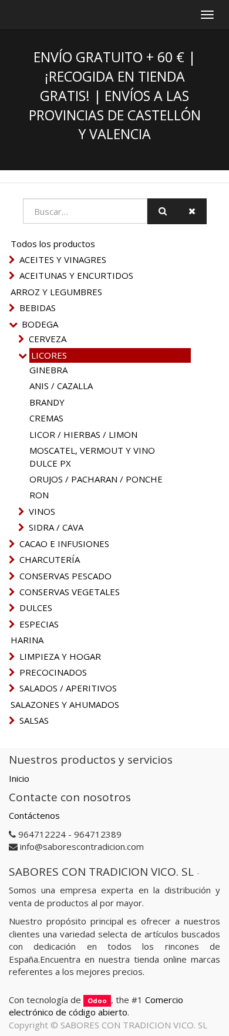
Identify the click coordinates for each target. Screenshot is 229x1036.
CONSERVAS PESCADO (65, 576)
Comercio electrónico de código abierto (96, 1006)
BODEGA (40, 324)
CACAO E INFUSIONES (64, 543)
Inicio (19, 778)
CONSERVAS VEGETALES (69, 592)
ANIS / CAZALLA (61, 386)
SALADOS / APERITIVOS (68, 688)
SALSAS (34, 720)
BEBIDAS (37, 307)
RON (39, 495)
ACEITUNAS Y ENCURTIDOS (76, 275)
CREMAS (46, 418)
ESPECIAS (39, 624)
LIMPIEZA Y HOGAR (60, 656)
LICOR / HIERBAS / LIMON (83, 434)
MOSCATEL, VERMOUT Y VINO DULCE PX (92, 456)
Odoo (97, 1000)
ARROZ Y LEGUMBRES (56, 292)
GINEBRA (48, 370)
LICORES (49, 355)
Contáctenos (34, 815)
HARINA (27, 640)
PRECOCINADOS (53, 672)
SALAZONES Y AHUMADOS (65, 704)
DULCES (35, 607)
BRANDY (47, 402)
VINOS (42, 511)
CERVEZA (47, 339)
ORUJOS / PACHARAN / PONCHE (96, 479)
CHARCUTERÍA (49, 559)
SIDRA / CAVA (56, 527)
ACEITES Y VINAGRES (62, 259)
